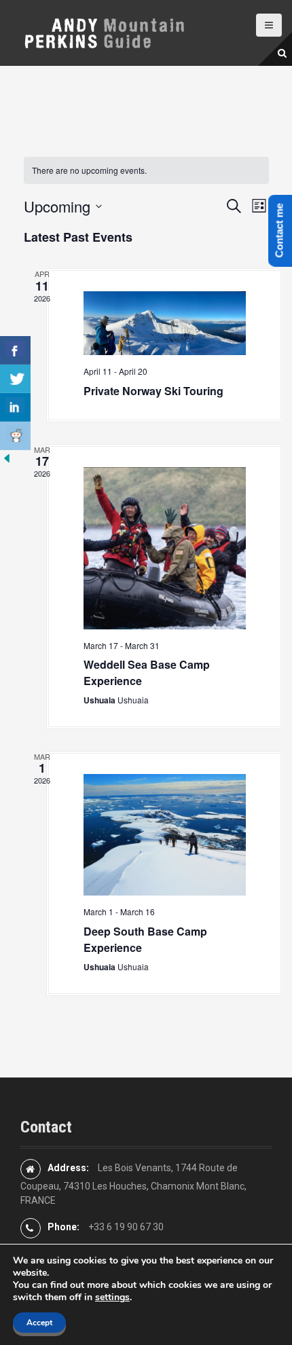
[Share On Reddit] (15, 436)
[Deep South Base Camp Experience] (165, 835)
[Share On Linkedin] (15, 407)
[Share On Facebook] (15, 350)
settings (112, 1297)
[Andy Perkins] (103, 31)
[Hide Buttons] (7, 457)
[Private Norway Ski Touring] (165, 323)
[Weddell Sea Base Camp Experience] (165, 548)
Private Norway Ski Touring (153, 391)
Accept (39, 1322)
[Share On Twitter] (15, 379)
